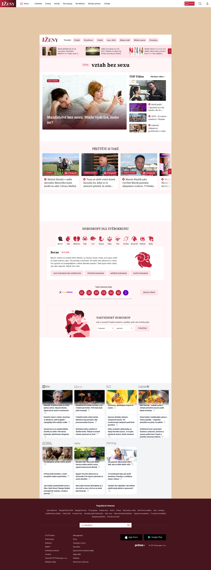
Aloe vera (108, 513)
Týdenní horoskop (95, 273)
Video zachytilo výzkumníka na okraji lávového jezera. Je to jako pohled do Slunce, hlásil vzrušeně (121, 431)
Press (75, 539)
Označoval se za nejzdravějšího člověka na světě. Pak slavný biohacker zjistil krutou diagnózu (56, 431)
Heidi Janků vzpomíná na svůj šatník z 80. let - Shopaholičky (156, 108)
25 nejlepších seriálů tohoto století (57, 462)
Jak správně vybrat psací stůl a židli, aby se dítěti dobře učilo (120, 463)
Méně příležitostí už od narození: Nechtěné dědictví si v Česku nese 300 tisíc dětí (69, 52)
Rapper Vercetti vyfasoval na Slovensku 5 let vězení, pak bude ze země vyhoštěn (89, 476)
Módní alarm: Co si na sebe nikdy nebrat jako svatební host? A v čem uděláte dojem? (155, 52)
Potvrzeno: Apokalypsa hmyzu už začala (120, 406)
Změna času (103, 510)
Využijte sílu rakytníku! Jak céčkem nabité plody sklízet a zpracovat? (121, 487)
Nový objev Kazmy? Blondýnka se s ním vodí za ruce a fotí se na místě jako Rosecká (89, 488)
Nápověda (77, 554)
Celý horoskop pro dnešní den (67, 273)
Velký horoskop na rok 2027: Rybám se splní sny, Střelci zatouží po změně (111, 51)
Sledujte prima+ (94, 3)
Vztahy (48, 3)
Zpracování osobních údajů (83, 550)
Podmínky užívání (52, 550)
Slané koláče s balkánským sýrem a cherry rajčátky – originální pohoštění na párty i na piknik (153, 419)
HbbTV (47, 547)
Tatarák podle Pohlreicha (93, 513)
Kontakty (76, 547)
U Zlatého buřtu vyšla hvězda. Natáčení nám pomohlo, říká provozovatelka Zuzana (87, 419)
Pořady (107, 3)
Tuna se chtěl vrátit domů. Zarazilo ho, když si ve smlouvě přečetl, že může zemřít (99, 184)
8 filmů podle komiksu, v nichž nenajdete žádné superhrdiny (55, 475)
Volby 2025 (67, 513)
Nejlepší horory (81, 510)
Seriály (57, 3)
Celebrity (38, 3)
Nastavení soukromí (80, 562)
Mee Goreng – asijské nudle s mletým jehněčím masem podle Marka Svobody (152, 407)
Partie (112, 510)
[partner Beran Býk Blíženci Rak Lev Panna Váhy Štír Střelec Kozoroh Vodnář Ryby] (124, 328)
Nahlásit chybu (50, 562)
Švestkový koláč (113, 517)
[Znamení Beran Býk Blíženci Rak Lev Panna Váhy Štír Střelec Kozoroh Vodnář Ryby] (105, 328)
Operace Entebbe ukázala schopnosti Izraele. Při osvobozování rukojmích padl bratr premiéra (121, 421)
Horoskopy (67, 3)
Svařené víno (77, 513)
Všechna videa (157, 76)
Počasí (118, 510)
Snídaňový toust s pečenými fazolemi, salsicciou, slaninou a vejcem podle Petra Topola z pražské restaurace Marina (152, 433)
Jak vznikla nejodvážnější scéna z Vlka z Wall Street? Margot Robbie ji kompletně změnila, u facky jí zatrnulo (57, 489)
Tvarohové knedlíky (158, 513)
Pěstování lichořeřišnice (123, 513)
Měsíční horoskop (119, 273)
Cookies (48, 554)
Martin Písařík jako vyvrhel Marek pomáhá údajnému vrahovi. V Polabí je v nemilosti (137, 184)
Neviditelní (80, 3)
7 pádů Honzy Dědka (53, 513)
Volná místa (49, 539)
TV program (92, 510)
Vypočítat (142, 328)
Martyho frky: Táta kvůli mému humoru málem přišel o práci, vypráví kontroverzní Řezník (87, 464)
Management (78, 535)
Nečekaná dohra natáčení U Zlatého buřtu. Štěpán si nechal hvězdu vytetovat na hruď (88, 431)
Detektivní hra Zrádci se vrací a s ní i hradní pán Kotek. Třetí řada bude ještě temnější (89, 407)
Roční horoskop (140, 273)
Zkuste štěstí (149, 292)
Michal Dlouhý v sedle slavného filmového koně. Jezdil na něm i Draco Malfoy (60, 183)
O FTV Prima (50, 535)
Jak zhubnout (52, 510)
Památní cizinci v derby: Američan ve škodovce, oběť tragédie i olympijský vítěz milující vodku (57, 419)
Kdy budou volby (129, 510)
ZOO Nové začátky (144, 510)
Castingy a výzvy (79, 543)
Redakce (76, 558)
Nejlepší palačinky (98, 517)
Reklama (48, 543)
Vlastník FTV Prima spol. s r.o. (56, 558)
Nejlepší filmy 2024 (66, 510)
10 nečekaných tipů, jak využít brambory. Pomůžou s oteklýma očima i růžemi (120, 476)
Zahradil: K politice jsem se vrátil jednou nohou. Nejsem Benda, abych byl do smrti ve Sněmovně (56, 407)
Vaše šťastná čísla (103, 286)
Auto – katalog (158, 510)
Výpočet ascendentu (141, 513)
